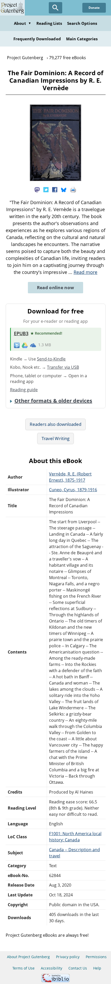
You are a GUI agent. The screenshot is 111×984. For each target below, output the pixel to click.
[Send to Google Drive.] (25, 345)
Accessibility (51, 968)
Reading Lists (49, 23)
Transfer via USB (63, 367)
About (22, 23)
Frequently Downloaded (37, 38)
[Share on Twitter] (46, 189)
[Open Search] (55, 7)
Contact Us (77, 968)
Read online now (55, 287)
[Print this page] (73, 189)
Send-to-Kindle (51, 359)
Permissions (96, 956)
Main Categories (82, 38)
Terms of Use (23, 968)
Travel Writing (55, 438)
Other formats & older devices (53, 401)
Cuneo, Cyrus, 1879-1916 (73, 490)
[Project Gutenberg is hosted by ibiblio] (55, 980)
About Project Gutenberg (28, 956)
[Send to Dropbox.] (17, 345)
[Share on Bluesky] (64, 189)
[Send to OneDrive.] (33, 345)
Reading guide (24, 390)
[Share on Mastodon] (37, 189)
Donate (94, 7)
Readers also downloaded (56, 424)
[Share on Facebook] (54, 189)
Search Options (82, 23)
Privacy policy (68, 956)
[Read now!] (55, 179)
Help (97, 968)
